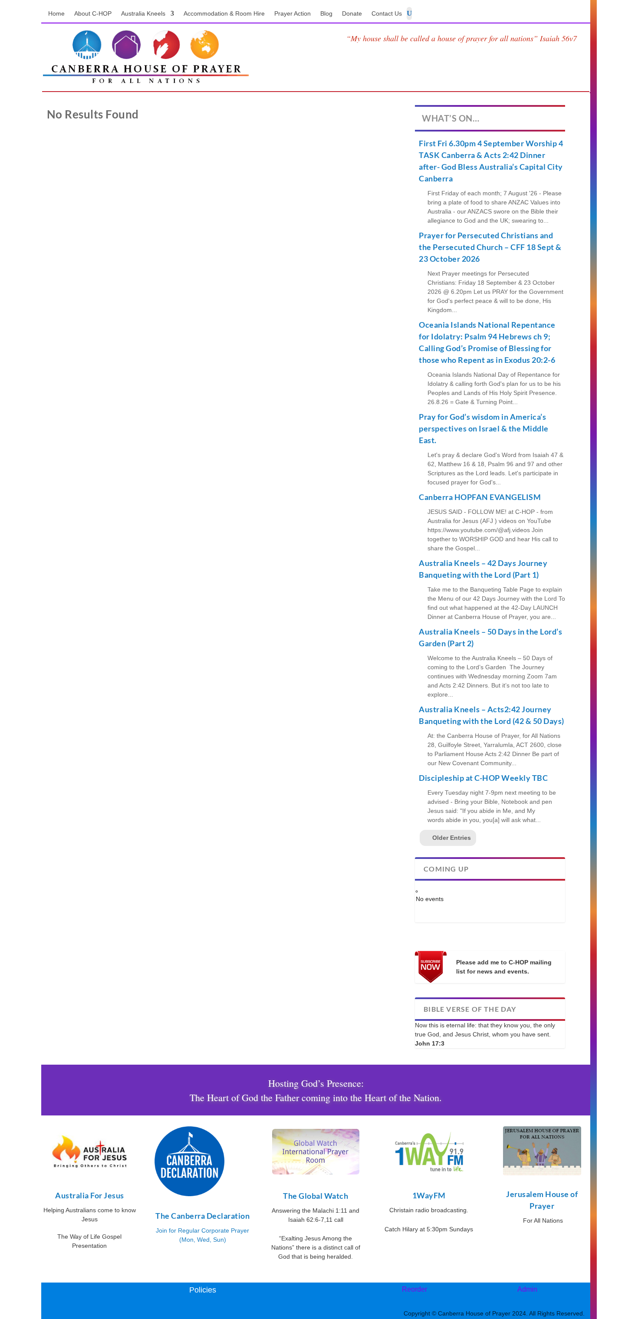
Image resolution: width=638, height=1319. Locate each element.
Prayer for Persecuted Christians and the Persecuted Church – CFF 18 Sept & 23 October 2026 (490, 246)
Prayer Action (292, 13)
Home (56, 13)
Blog (326, 13)
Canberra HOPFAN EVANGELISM (480, 497)
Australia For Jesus (89, 1195)
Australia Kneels (143, 13)
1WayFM (429, 1195)
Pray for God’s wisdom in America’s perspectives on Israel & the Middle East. (484, 428)
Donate (352, 13)
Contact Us (387, 13)
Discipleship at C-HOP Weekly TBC (483, 778)
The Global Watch (315, 1196)
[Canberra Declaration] (189, 1194)
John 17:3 (429, 1043)
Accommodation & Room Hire (224, 13)
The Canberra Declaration (202, 1215)
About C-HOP (93, 13)
